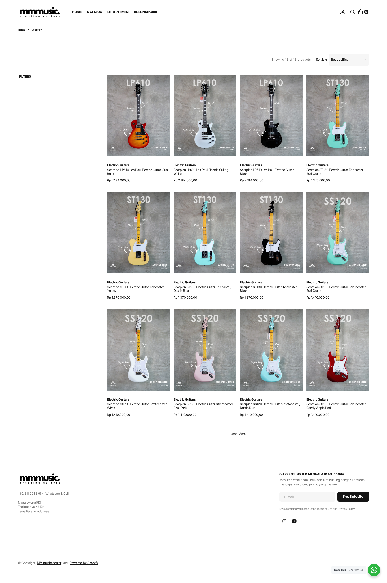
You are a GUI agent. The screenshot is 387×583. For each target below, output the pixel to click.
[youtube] (294, 521)
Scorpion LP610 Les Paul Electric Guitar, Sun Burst (137, 171)
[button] (343, 12)
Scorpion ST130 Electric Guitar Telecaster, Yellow (135, 289)
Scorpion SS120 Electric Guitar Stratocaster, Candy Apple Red (336, 406)
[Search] (352, 12)
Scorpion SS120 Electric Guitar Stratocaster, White (137, 406)
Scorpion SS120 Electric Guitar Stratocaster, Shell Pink (204, 406)
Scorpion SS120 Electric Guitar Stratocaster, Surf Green (336, 289)
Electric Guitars (118, 165)
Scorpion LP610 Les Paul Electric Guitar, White (201, 171)
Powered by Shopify (84, 563)
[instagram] (284, 521)
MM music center (49, 563)
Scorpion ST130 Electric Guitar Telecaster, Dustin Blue (202, 289)
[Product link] (138, 115)
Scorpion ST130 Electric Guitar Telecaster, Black (268, 289)
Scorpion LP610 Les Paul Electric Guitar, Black (267, 171)
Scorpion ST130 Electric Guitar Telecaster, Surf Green (335, 171)
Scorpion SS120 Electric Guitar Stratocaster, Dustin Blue (270, 406)
